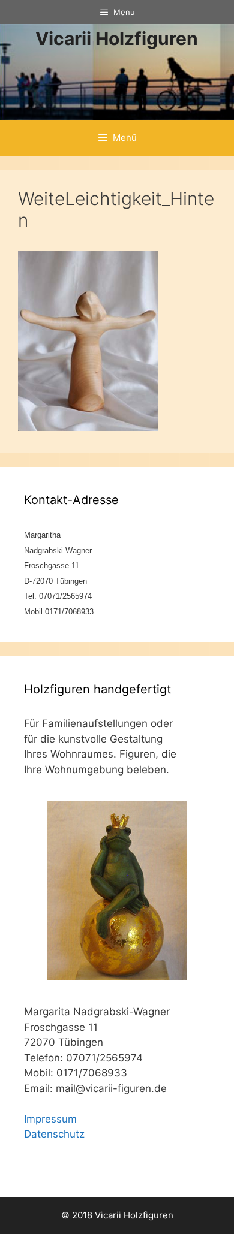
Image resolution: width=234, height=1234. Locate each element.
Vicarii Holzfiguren (116, 38)
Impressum (50, 1119)
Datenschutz (54, 1134)
